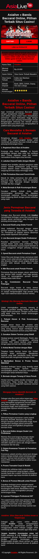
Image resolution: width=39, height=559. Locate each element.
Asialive (14, 552)
